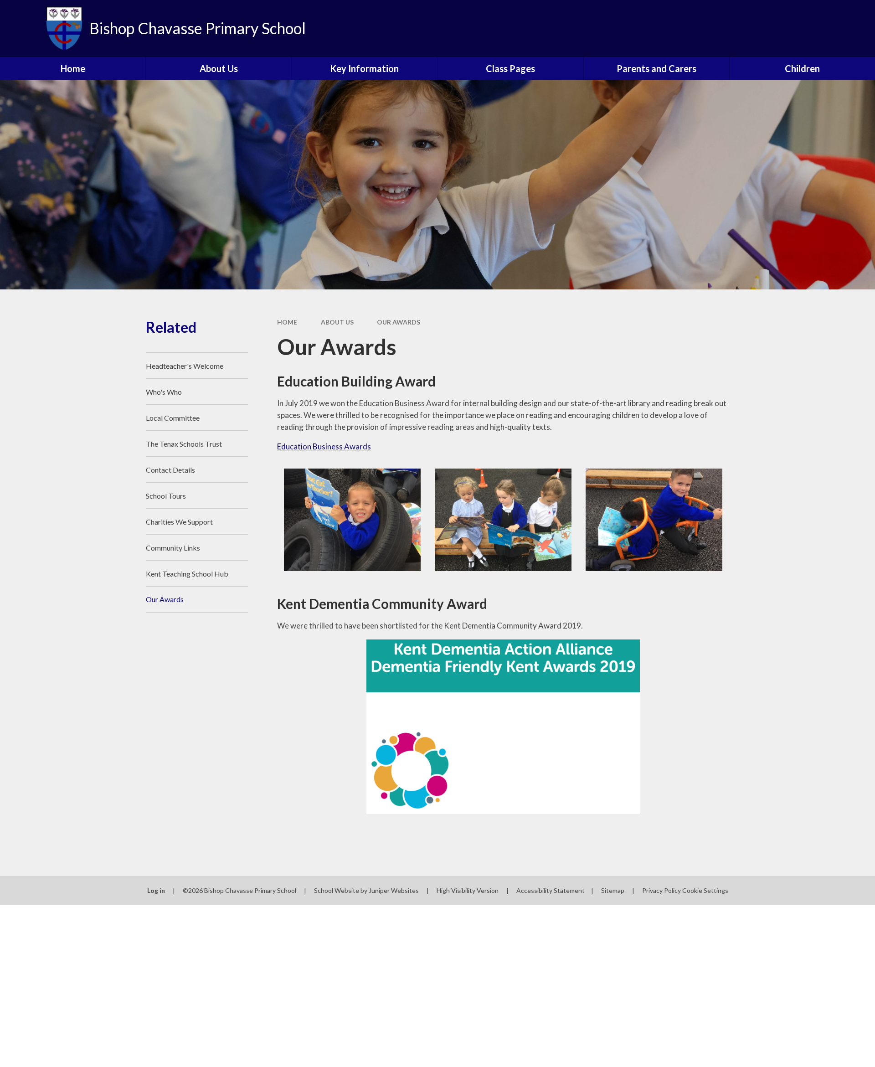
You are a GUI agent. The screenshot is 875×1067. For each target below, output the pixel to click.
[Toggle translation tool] (827, 28)
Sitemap (612, 890)
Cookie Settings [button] (705, 890)
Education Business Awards (324, 446)
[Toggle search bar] (859, 28)
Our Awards (398, 322)
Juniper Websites (394, 890)
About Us (337, 322)
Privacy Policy (661, 890)
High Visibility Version (468, 890)
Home (287, 322)
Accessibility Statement (550, 890)
